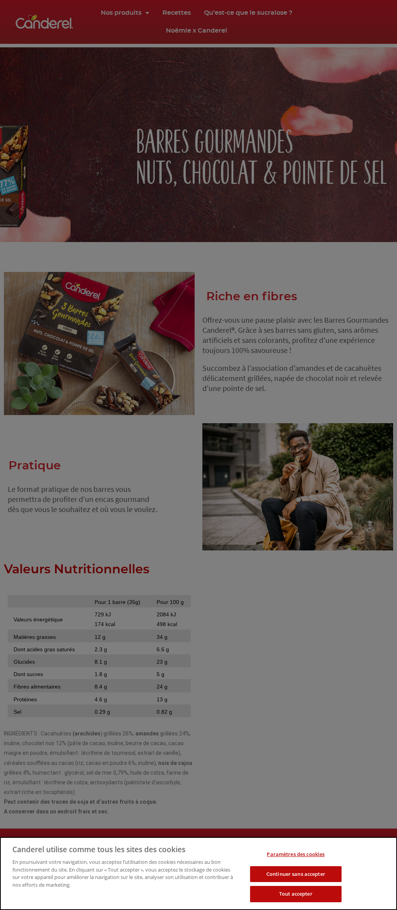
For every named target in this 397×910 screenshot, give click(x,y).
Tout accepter (295, 893)
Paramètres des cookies (296, 854)
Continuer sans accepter (295, 873)
